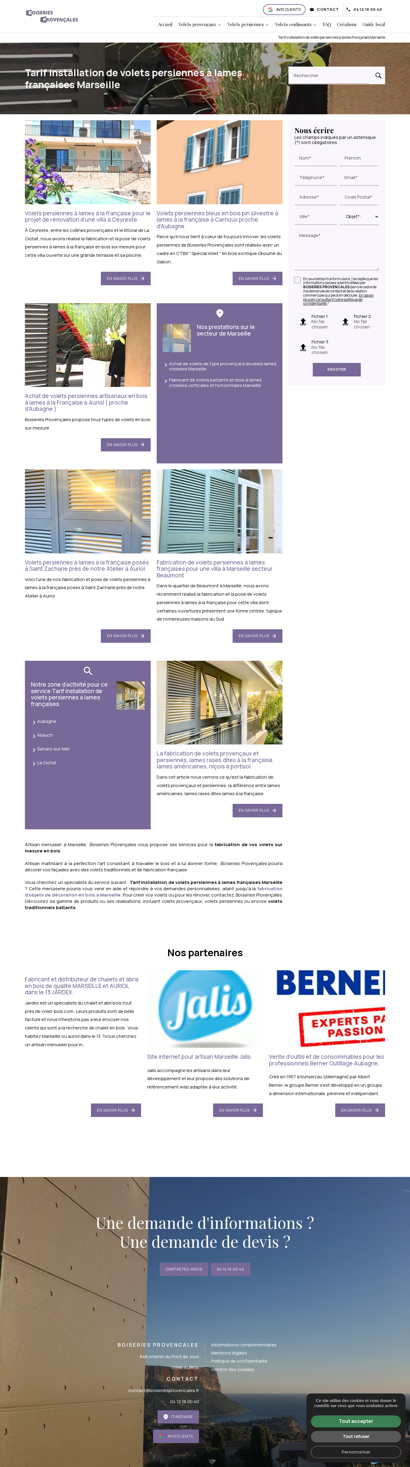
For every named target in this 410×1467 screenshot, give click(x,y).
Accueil (165, 24)
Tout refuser (356, 1436)
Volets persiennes (246, 24)
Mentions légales (229, 1353)
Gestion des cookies (232, 1369)
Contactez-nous (184, 1269)
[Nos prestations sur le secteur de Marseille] (177, 338)
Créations (347, 24)
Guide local (374, 24)
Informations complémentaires (243, 1344)
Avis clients (288, 9)
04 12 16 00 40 (368, 9)
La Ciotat (46, 762)
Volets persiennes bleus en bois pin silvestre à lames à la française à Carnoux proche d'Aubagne (217, 219)
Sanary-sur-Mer (53, 749)
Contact (328, 9)
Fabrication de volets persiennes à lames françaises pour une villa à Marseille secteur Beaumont (215, 568)
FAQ (327, 24)
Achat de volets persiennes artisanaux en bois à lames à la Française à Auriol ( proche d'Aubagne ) (86, 402)
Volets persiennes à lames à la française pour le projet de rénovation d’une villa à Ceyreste (88, 216)
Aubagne (46, 721)
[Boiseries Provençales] (52, 16)
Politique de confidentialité (239, 1361)
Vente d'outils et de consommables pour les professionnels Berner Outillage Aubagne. (326, 1060)
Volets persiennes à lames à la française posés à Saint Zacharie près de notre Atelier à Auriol (87, 565)
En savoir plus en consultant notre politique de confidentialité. (338, 299)
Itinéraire (182, 1416)
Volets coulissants (293, 24)
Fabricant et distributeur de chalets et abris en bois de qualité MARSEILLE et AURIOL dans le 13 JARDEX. (82, 985)
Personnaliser (356, 1452)
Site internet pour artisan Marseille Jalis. (199, 1057)
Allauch (45, 735)
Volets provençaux (197, 24)
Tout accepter (356, 1421)
